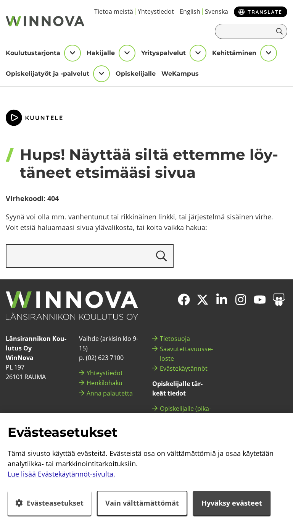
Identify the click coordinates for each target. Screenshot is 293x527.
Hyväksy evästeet (231, 503)
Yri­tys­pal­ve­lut (163, 53)
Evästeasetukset (55, 503)
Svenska (216, 11)
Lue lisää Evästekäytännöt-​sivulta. (61, 473)
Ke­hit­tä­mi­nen (234, 53)
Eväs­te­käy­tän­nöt (184, 368)
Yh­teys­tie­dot (156, 11)
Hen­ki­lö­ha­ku (104, 383)
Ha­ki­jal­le (101, 53)
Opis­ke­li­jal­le (136, 73)
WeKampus (180, 73)
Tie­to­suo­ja (175, 338)
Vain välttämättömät (142, 503)
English (190, 11)
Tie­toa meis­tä (113, 11)
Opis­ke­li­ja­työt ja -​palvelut (47, 73)
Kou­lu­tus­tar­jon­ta (33, 53)
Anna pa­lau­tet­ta (110, 393)
